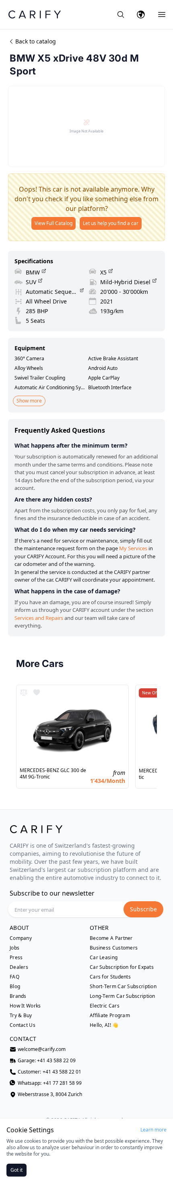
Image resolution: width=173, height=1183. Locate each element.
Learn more (153, 1130)
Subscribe (143, 909)
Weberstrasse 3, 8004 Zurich (50, 1094)
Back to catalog (35, 41)
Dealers (19, 967)
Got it (16, 1169)
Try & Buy (21, 1015)
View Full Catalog (53, 223)
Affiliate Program (110, 1015)
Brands (18, 996)
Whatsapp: (50, 1083)
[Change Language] (140, 14)
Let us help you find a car (110, 223)
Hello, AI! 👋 (104, 1025)
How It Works (25, 1006)
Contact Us (22, 1025)
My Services (133, 548)
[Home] (34, 14)
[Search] (120, 14)
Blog (15, 986)
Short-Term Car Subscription (123, 986)
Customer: (49, 1072)
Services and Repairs (38, 617)
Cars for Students (110, 977)
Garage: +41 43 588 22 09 (47, 1060)
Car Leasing (103, 957)
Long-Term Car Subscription (122, 996)
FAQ (14, 977)
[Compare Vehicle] (24, 692)
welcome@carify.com (42, 1049)
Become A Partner (111, 938)
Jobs (14, 948)
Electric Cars (104, 1006)
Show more (29, 400)
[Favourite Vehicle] (37, 692)
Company (21, 938)
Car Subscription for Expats (122, 967)
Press (16, 957)
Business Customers (114, 948)
